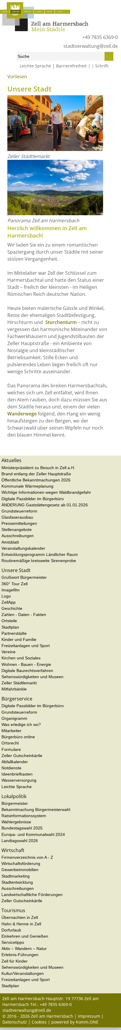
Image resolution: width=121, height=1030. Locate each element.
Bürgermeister (14, 803)
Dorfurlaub (11, 930)
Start (6, 78)
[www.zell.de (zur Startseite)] (45, 30)
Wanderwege (22, 413)
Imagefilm (10, 590)
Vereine (8, 651)
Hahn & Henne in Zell (21, 924)
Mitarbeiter (11, 730)
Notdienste (11, 768)
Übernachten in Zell (19, 917)
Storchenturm (61, 322)
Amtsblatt (10, 542)
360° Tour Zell (14, 583)
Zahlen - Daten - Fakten (23, 614)
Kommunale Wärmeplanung (27, 486)
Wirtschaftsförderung (20, 863)
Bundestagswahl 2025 (22, 828)
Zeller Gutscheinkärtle (21, 755)
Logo (6, 596)
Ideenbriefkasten (17, 774)
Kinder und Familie (18, 639)
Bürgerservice (27, 11)
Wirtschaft (49, 11)
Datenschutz (14, 1022)
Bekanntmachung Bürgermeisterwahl (35, 809)
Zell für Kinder (14, 961)
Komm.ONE (87, 1022)
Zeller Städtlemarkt (19, 683)
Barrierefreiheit (71, 66)
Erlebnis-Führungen (19, 954)
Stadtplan (10, 627)
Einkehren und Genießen (24, 936)
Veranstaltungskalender (23, 548)
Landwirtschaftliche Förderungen (32, 894)
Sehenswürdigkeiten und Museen (32, 676)
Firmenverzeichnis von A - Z (27, 857)
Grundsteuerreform (19, 511)
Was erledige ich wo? (21, 724)
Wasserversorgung (18, 780)
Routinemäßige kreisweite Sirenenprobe (38, 560)
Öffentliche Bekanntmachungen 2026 (35, 480)
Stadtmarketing (15, 876)
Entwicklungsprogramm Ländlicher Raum (39, 554)
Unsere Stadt (15, 11)
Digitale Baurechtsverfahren (27, 670)
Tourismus (59, 11)
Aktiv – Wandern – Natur (24, 948)
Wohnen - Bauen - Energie (26, 664)
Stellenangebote (16, 529)
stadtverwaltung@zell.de (90, 46)
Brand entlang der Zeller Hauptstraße (36, 473)
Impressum (89, 1016)
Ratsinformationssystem (23, 815)
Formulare (11, 749)
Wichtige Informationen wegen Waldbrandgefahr (46, 492)
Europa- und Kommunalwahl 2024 (33, 834)
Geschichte (11, 608)
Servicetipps (12, 942)
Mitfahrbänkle (14, 689)
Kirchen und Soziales (21, 658)
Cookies (39, 1022)
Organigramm (14, 718)
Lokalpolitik (39, 11)
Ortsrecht (10, 743)
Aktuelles (4, 11)
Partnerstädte (14, 633)
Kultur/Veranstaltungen (22, 973)
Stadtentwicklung (17, 882)
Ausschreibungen (17, 535)
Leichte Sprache (35, 66)
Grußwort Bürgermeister (24, 577)
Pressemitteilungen (19, 523)
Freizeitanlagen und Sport (25, 645)
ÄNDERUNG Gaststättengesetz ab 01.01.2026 (44, 505)
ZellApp (8, 602)
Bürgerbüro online (18, 736)
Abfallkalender (14, 761)
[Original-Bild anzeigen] (55, 149)
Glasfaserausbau (17, 517)
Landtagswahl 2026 (19, 840)
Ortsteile (9, 620)
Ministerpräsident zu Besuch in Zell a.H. (38, 467)
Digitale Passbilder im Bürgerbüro (32, 498)
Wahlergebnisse (16, 821)
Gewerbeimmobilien (19, 869)
